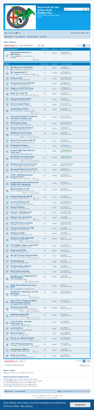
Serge (17, 158)
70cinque (65, 72)
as (63, 238)
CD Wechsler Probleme (19, 145)
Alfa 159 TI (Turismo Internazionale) (23, 255)
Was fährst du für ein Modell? (21, 67)
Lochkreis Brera (16, 328)
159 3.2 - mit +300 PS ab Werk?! (22, 338)
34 (38, 311)
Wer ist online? (9, 370)
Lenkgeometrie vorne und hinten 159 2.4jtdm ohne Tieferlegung (24, 183)
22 (38, 242)
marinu (15, 129)
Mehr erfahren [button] (27, 406)
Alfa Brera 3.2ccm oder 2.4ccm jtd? (23, 164)
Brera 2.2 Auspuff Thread (19, 104)
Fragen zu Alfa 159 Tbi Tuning (21, 88)
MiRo (64, 255)
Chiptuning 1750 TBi (18, 250)
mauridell (18, 289)
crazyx (65, 250)
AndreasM (16, 234)
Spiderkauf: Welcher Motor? (21, 99)
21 (35, 242)
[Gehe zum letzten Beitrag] (69, 52)
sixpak (15, 79)
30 (27, 311)
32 (33, 311)
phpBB (40, 395)
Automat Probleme (17, 207)
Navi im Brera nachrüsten (20, 271)
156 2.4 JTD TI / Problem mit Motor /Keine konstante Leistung (23, 302)
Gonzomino (66, 122)
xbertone (15, 339)
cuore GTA (19, 111)
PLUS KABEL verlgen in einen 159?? (24, 245)
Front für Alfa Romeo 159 (19, 202)
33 (35, 311)
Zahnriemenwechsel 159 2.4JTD (22, 83)
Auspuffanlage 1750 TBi (19, 109)
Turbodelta (66, 338)
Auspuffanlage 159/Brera (19, 349)
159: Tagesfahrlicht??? (19, 72)
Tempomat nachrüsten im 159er (22, 228)
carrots (18, 204)
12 (35, 137)
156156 (15, 295)
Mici (14, 252)
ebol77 (65, 93)
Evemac (15, 147)
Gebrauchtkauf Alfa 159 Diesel (21, 128)
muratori (15, 304)
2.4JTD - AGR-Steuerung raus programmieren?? (21, 176)
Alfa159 (65, 109)
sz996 (17, 330)
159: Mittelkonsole (17, 261)
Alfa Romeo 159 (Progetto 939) (21, 238)
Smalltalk (13, 57)
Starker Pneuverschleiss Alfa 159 (22, 140)
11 (33, 137)
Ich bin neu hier (16, 78)
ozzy (14, 334)
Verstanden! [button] (80, 405)
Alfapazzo (16, 90)
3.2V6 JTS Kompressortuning (21, 344)
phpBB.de (55, 398)
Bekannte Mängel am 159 (19, 189)
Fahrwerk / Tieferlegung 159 (20, 212)
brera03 (15, 325)
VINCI (17, 95)
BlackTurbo (66, 150)
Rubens (65, 169)
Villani (64, 67)
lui (13, 279)
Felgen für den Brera (18, 355)
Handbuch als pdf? (17, 233)
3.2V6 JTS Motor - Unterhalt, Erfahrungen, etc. (21, 322)
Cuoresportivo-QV (18, 309)
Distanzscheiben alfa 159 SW (21, 196)
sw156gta (18, 191)
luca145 (65, 343)
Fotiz (17, 171)
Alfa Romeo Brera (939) (19, 307)
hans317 (65, 52)
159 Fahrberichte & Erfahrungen (22, 157)
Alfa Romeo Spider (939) (19, 314)
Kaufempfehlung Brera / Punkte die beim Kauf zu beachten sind (23, 117)
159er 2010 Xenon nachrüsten (21, 223)
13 (38, 137)
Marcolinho (66, 291)
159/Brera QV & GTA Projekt (20, 133)
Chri (17, 124)
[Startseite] (20, 17)
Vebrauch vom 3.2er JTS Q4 (20, 217)
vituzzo (18, 74)
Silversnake (66, 78)
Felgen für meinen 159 (18, 93)
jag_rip (18, 69)
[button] (89, 45)
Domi (64, 98)
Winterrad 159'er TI (17, 333)
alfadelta (65, 83)
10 (30, 137)
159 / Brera (9, 42)
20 (33, 242)
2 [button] (86, 45)
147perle (15, 247)
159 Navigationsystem (18, 123)
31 (30, 311)
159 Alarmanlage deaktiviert (20, 266)
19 (30, 242)
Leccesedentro (17, 166)
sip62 (14, 267)
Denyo (17, 135)
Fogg (14, 219)
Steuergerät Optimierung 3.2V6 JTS (23, 169)
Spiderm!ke (66, 202)
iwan (14, 239)
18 (27, 242)
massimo (18, 142)
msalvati (15, 272)
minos (15, 100)
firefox (18, 56)
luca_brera (16, 154)
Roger (15, 224)
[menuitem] (17, 33)
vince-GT (16, 105)
